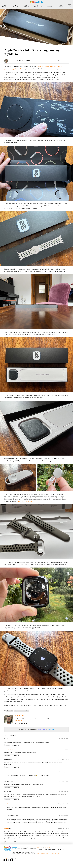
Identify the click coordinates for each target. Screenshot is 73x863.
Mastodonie (41, 729)
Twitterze (50, 729)
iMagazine (14, 846)
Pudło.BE (39, 847)
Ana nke (6, 828)
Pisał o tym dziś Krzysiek (25, 501)
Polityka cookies (54, 853)
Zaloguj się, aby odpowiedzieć (11, 745)
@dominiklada (18, 720)
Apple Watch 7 (9, 710)
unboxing (16, 710)
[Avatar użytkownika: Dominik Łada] (8, 719)
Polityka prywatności (43, 853)
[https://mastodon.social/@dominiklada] (22, 60)
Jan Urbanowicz (8, 749)
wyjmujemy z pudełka (24, 710)
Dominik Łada (12, 60)
